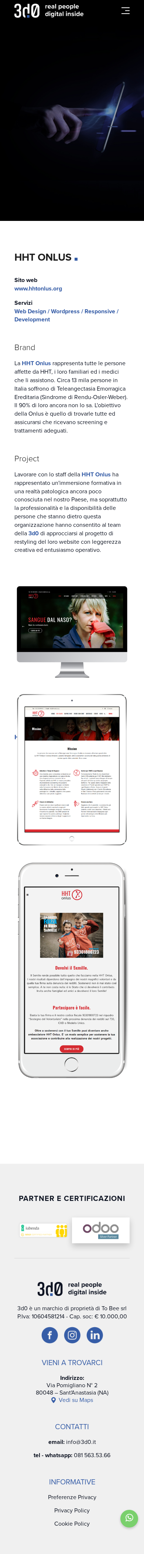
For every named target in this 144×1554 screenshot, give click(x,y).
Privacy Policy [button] (72, 1510)
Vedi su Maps (76, 1400)
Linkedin (137, 816)
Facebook (137, 746)
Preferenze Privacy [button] (72, 1497)
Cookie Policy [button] (72, 1523)
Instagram (137, 782)
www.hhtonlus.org (38, 288)
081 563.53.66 (92, 1455)
